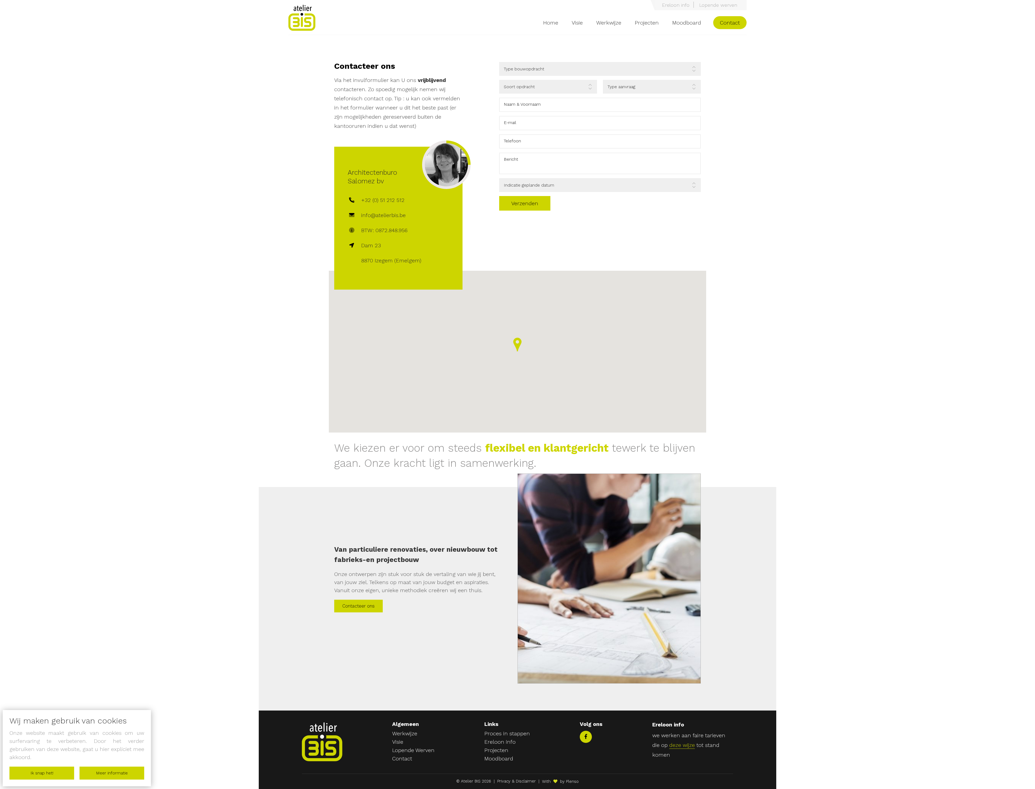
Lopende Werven (413, 750)
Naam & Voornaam (522, 104)
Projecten (647, 22)
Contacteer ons (358, 606)
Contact (730, 22)
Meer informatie (112, 773)
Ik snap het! (41, 773)
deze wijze (682, 745)
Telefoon (512, 141)
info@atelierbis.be (383, 215)
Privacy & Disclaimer (516, 781)
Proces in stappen (507, 733)
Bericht (511, 159)
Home (550, 22)
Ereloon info (675, 5)
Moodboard (686, 22)
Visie (577, 22)
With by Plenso (560, 781)
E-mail (510, 123)
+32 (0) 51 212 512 (383, 200)
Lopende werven (718, 5)
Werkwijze (608, 22)
